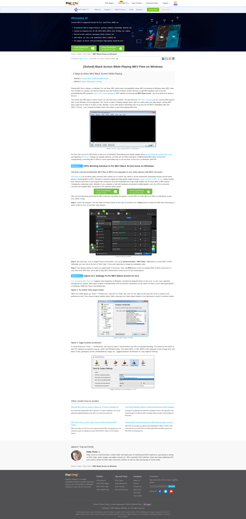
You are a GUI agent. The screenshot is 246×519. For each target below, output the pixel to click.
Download (153, 10)
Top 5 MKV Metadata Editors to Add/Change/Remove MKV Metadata (149, 407)
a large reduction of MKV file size (151, 179)
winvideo (83, 9)
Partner (136, 483)
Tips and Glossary (121, 490)
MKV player (85, 157)
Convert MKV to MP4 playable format (95, 78)
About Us (136, 480)
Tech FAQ (136, 493)
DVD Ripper (109, 3)
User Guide (137, 496)
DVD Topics (119, 480)
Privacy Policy (104, 504)
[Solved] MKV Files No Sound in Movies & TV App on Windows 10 (94, 407)
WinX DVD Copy (102, 486)
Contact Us (137, 486)
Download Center (152, 3)
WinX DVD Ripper (102, 483)
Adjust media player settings (91, 81)
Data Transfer (137, 3)
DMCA (128, 504)
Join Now (172, 486)
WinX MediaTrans (102, 490)
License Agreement (117, 504)
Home (73, 54)
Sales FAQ (137, 490)
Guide (131, 9)
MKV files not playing (145, 100)
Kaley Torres (83, 59)
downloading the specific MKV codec (159, 154)
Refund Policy (137, 504)
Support (165, 3)
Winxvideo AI (122, 3)
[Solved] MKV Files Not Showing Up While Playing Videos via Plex (149, 422)
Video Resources (121, 483)
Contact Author (110, 59)
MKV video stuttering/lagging (104, 93)
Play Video (87, 54)
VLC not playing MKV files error (82, 281)
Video (79, 54)
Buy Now (166, 10)
